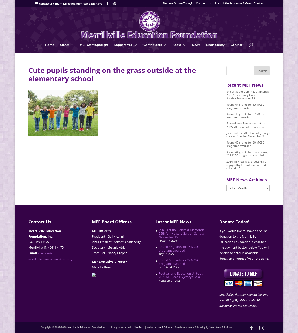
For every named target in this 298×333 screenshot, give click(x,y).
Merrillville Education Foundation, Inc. (88, 327)
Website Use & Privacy (159, 327)
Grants (64, 45)
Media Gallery (215, 45)
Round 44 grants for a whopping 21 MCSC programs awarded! (247, 153)
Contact (236, 45)
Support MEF (123, 45)
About (177, 45)
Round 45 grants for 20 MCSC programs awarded (245, 144)
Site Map (139, 327)
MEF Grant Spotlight (94, 45)
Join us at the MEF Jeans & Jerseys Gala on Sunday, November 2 (248, 134)
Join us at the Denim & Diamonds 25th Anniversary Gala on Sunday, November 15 (247, 95)
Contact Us (203, 3)
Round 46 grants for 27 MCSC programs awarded (245, 115)
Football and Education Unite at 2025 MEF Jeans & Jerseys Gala (246, 125)
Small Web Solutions (220, 327)
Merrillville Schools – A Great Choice (239, 3)
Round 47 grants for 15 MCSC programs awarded (245, 106)
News (196, 45)
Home (49, 45)
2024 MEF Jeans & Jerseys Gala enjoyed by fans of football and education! (246, 165)
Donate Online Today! (177, 3)
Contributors (153, 45)
